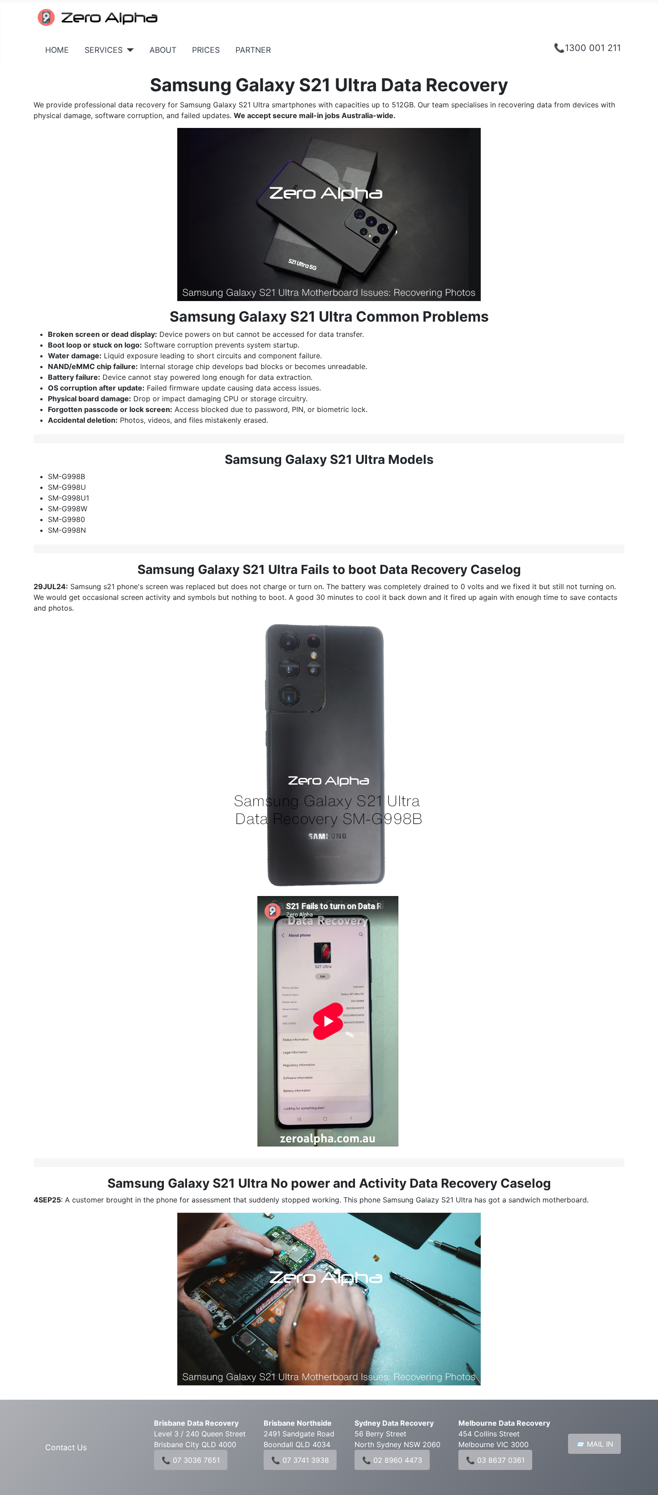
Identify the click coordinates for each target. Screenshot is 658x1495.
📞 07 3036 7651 (191, 1460)
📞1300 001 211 (587, 47)
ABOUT (163, 50)
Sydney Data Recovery (394, 1423)
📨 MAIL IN (594, 1444)
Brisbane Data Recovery (196, 1423)
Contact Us (66, 1447)
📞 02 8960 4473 (392, 1460)
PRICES (206, 50)
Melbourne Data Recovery (504, 1423)
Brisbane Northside (298, 1423)
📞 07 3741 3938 (300, 1460)
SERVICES (104, 50)
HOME (57, 50)
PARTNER (253, 50)
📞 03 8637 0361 (495, 1460)
